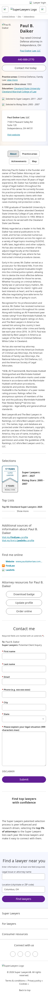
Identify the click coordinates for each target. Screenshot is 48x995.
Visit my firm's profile (18, 540)
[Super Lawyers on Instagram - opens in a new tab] (20, 954)
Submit (24, 779)
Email (6, 676)
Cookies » (24, 983)
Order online (24, 611)
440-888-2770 (26, 4)
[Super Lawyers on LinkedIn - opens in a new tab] (35, 954)
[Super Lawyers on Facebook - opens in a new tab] (12, 954)
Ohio (19, 16)
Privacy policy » (35, 980)
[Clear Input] (41, 876)
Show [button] (23, 511)
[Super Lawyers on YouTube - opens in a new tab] (27, 954)
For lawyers (9, 924)
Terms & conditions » (16, 980)
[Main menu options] (5, 9)
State (5, 714)
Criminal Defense (8, 16)
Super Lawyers (11, 913)
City (5, 702)
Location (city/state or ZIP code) (18, 884)
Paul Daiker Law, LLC (30, 50)
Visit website (13, 134)
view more (12, 80)
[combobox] (23, 876)
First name (8, 651)
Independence (29, 16)
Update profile (24, 603)
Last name (8, 664)
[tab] (13, 154)
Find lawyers (23, 899)
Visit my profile (15, 537)
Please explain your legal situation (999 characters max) (23, 728)
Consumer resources (15, 934)
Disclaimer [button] (8, 771)
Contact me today (26, 68)
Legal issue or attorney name (16, 871)
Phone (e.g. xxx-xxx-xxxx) (16, 689)
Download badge (24, 594)
